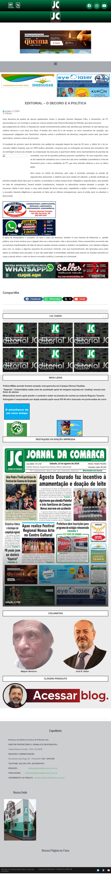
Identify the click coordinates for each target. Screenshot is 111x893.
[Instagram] (96, 5)
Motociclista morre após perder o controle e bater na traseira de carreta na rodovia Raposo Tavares (53, 396)
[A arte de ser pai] (91, 360)
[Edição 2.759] (55, 526)
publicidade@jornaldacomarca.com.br (41, 773)
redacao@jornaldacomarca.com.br (42, 768)
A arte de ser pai (83, 365)
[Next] (106, 317)
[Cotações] (10, 5)
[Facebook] (89, 5)
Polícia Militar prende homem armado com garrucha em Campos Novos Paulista (44, 386)
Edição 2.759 (12, 602)
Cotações (11, 7)
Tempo (18, 7)
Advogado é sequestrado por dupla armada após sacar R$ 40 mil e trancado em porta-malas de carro (54, 399)
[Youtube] (104, 5)
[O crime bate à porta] (55, 360)
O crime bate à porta (50, 365)
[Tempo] (18, 5)
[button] (55, 63)
